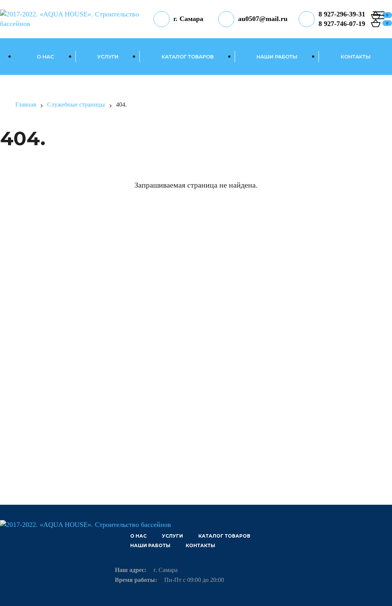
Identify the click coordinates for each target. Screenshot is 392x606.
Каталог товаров (188, 56)
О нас (45, 56)
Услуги (107, 56)
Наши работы (276, 56)
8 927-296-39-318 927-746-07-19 (341, 19)
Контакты (356, 56)
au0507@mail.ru (262, 19)
